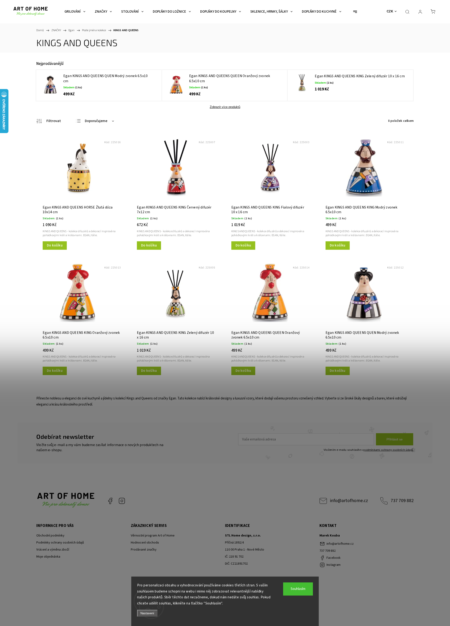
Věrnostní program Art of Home (153, 535)
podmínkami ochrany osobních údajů (388, 450)
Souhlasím (298, 588)
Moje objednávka (48, 556)
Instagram (121, 500)
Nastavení (147, 613)
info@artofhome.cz (349, 500)
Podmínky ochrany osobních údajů (60, 542)
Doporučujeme (96, 121)
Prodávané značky (144, 549)
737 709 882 (402, 500)
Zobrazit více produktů (225, 107)
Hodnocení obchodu (145, 542)
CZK (390, 11)
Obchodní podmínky (50, 535)
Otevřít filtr (48, 121)
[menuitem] (74, 11)
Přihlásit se (394, 439)
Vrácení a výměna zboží (52, 549)
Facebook (110, 500)
